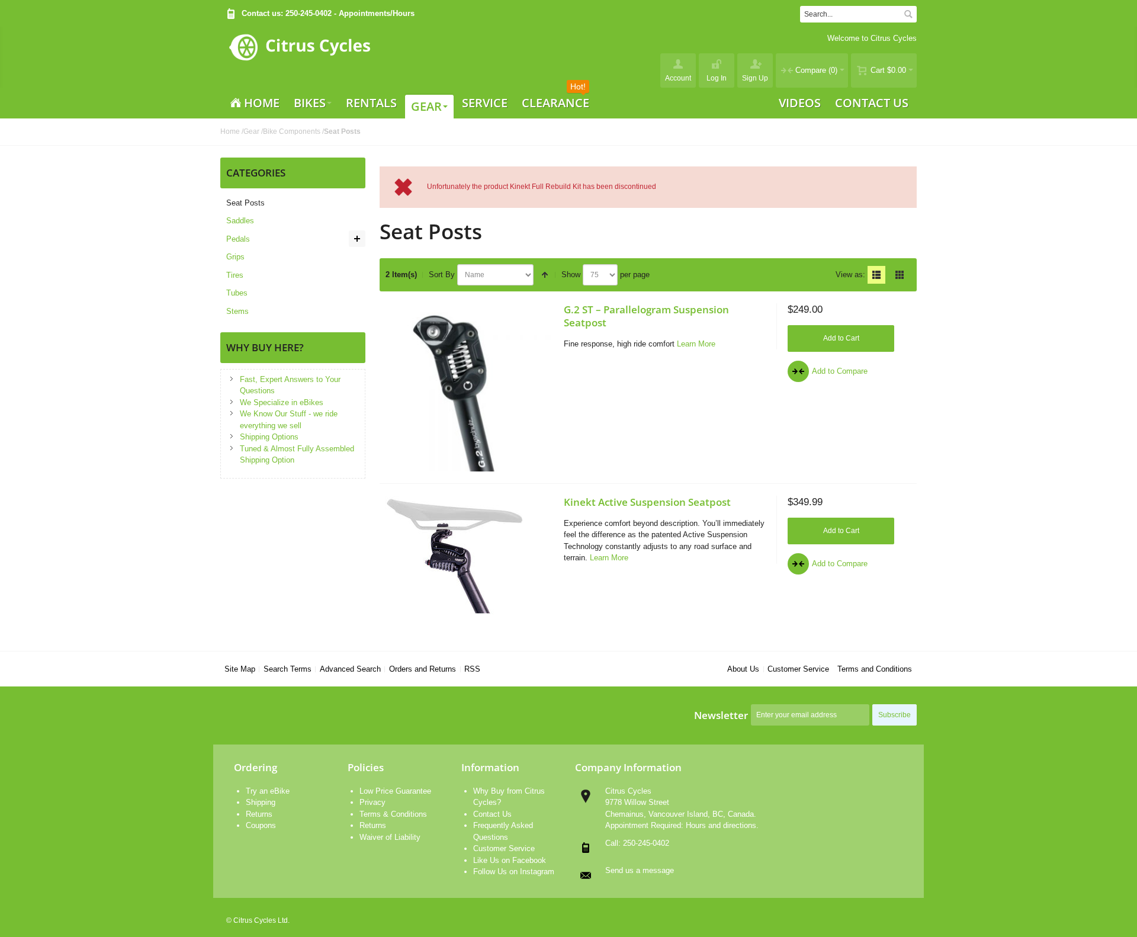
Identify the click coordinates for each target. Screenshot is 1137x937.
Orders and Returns (422, 669)
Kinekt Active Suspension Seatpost (647, 502)
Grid (899, 275)
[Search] (908, 14)
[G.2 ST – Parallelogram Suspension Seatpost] (469, 387)
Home (230, 131)
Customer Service (798, 669)
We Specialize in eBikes (281, 402)
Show (570, 274)
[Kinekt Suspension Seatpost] (469, 556)
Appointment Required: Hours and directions (680, 825)
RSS (472, 669)
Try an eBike (268, 791)
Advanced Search (350, 669)
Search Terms (287, 669)
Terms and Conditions (874, 669)
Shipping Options (269, 436)
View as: (850, 274)
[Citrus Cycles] (299, 56)
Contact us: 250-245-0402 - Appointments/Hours (328, 13)
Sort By (442, 274)
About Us (743, 669)
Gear (251, 131)
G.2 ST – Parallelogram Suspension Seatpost (646, 315)
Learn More (696, 343)
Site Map (239, 669)
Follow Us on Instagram (513, 871)
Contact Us (492, 814)
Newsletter (721, 715)
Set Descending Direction (545, 275)
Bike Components (291, 131)
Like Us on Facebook (509, 860)
